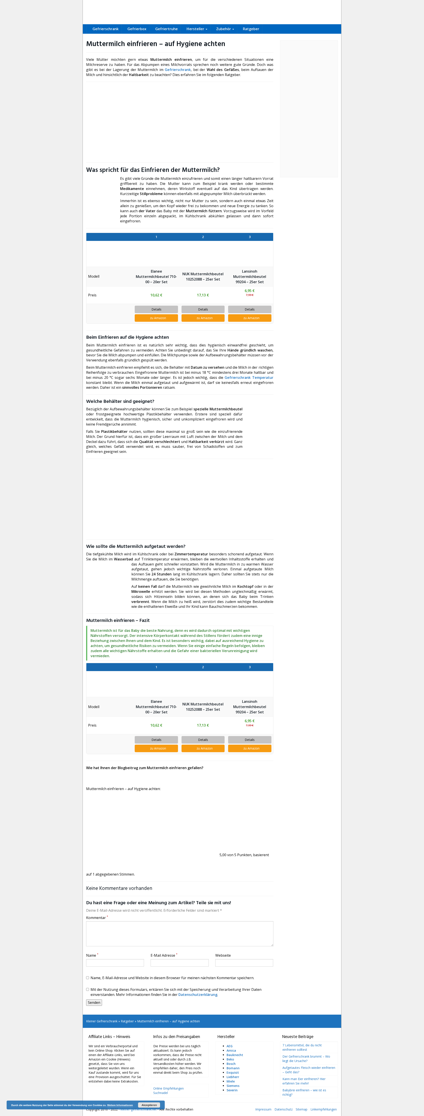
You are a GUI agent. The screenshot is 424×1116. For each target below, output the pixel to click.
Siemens (233, 1086)
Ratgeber (127, 1021)
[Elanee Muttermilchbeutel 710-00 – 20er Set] (156, 254)
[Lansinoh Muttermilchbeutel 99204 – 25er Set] (249, 254)
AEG (230, 1046)
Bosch (231, 1064)
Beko (230, 1059)
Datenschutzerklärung (197, 994)
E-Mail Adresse (164, 955)
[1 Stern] (194, 789)
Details (156, 309)
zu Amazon (157, 318)
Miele (231, 1081)
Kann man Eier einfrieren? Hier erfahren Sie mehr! (304, 1081)
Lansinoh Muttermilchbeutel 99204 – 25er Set (249, 276)
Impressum (263, 1109)
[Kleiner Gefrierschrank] (212, 12)
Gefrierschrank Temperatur (249, 377)
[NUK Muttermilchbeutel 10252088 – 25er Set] (203, 254)
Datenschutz (283, 1109)
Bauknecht (235, 1055)
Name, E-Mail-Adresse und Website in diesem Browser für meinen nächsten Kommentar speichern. (172, 977)
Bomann (233, 1068)
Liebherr (233, 1077)
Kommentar (97, 917)
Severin (232, 1090)
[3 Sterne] (185, 822)
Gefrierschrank (178, 69)
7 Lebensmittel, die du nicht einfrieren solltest (302, 1047)
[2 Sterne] (119, 822)
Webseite (223, 955)
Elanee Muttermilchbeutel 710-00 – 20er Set (156, 276)
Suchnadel (160, 1093)
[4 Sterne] (119, 855)
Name (92, 955)
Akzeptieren (149, 1105)
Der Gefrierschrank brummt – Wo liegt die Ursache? (306, 1058)
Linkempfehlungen (323, 1109)
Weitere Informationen (120, 1105)
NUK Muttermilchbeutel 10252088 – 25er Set (202, 277)
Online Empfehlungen (168, 1088)
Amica (231, 1050)
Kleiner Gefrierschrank (101, 1021)
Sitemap (301, 1109)
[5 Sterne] (185, 855)
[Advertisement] (179, 122)
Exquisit (233, 1072)
